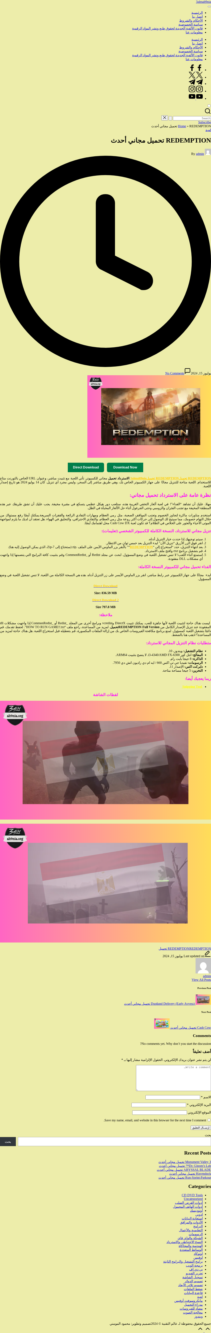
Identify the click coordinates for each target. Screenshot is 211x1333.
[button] (170, 118)
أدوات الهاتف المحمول (188, 1206)
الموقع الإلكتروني (199, 1112)
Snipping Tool (192, 686)
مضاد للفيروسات (191, 1308)
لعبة (208, 130)
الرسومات (196, 1234)
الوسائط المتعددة (191, 1250)
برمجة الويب (194, 1265)
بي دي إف (196, 1269)
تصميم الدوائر (193, 1281)
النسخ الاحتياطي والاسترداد (184, 1242)
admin (207, 976)
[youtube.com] (196, 98)
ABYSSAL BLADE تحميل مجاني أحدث (184, 1169)
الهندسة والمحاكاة (191, 1246)
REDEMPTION (178, 948)
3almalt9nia (203, 2)
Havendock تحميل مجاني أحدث (190, 1173)
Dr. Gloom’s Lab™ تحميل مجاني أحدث (185, 1166)
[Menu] (209, 6)
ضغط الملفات (193, 1289)
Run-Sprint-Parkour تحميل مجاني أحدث (184, 1177)
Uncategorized (193, 1199)
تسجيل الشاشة (192, 1277)
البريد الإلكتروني (199, 1105)
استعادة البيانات (192, 1218)
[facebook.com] (196, 70)
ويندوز (198, 1316)
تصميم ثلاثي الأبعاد (190, 1285)
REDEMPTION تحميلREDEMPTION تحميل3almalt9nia (170, 478)
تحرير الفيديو (194, 1273)
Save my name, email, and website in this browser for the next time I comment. (155, 1120)
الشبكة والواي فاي (190, 1238)
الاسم (206, 1097)
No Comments (174, 373)
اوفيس (198, 1257)
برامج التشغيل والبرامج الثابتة (183, 1261)
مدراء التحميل (193, 1304)
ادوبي (199, 1214)
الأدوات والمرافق (191, 1222)
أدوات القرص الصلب (189, 1202)
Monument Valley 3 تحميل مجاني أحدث (184, 1162)
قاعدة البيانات (193, 1293)
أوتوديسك (196, 1210)
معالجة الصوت (193, 1312)
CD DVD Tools (192, 1195)
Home (182, 126)
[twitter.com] (196, 77)
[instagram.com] (196, 91)
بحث (208, 1135)
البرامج (198, 1226)
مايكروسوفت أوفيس (188, 1300)
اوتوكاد (198, 1253)
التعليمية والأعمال (191, 1230)
